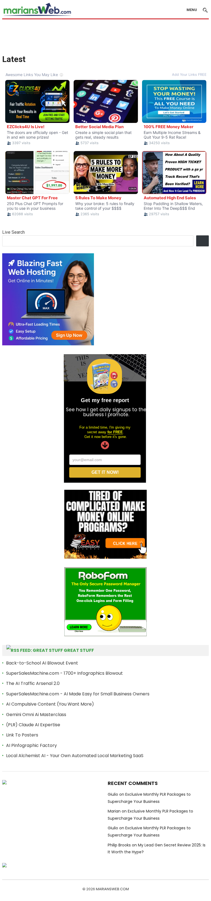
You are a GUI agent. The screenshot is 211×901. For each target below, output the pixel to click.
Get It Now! (105, 472)
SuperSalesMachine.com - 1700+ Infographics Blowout (64, 673)
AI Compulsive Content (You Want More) (50, 704)
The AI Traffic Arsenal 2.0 (33, 683)
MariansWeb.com (112, 889)
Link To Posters (22, 735)
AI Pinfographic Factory (31, 745)
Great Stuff (79, 650)
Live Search (13, 232)
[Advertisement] (105, 36)
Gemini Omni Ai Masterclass (36, 714)
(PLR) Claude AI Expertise (33, 725)
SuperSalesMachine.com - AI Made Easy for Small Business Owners (77, 694)
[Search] (202, 240)
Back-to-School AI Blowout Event (42, 663)
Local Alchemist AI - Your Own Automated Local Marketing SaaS (74, 755)
